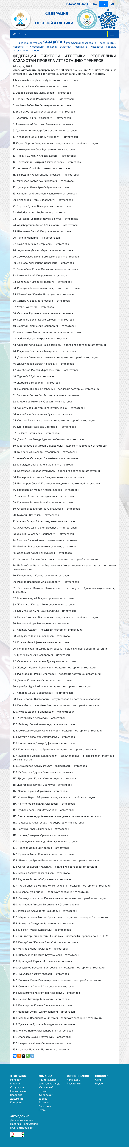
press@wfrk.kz (77, 3)
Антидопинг (19, 1116)
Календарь (73, 1079)
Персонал (45, 1106)
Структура (17, 1087)
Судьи (42, 1110)
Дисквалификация (21, 1120)
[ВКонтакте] (15, 1056)
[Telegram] (32, 1056)
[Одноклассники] (19, 1056)
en (112, 3)
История (15, 1079)
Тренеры (44, 1102)
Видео (99, 1083)
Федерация (18, 1076)
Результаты (74, 1083)
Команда (45, 1076)
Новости (101, 1076)
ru (103, 3)
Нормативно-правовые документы (18, 1094)
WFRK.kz (20, 34)
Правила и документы (24, 1123)
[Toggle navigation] (111, 34)
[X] (23, 1056)
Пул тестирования (21, 1127)
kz (95, 3)
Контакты (16, 1102)
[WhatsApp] (28, 1056)
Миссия (15, 1083)
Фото (98, 1079)
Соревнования (78, 1076)
